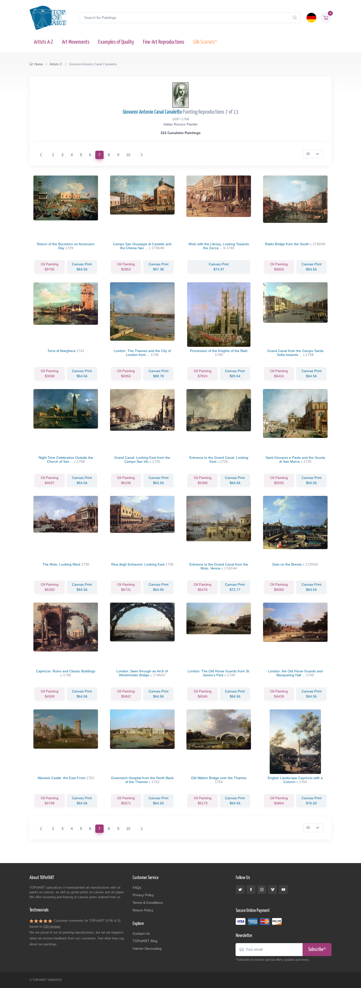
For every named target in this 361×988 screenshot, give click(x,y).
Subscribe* (317, 949)
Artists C (56, 64)
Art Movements (75, 42)
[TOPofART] (47, 17)
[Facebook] (251, 889)
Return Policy (143, 910)
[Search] (295, 18)
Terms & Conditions (148, 903)
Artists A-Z (43, 42)
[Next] (141, 155)
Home (38, 64)
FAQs (137, 888)
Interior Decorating (147, 948)
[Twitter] (240, 889)
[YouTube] (283, 889)
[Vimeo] (272, 889)
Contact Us (141, 933)
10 (128, 155)
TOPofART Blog (145, 941)
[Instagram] (261, 889)
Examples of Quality (116, 42)
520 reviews (51, 926)
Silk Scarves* (205, 42)
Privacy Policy (143, 895)
